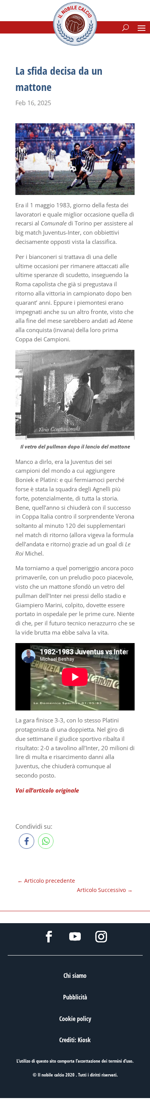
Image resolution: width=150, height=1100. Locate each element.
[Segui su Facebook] (48, 936)
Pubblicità (75, 997)
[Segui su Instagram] (101, 936)
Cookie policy (75, 1018)
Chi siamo (75, 975)
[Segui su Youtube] (75, 936)
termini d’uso (120, 1061)
